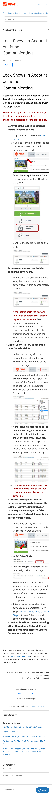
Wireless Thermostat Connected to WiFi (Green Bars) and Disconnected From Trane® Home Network (24, 752)
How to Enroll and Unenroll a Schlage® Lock (22, 727)
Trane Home (7, 13)
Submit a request (36, 706)
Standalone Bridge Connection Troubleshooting (24, 736)
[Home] (11, 6)
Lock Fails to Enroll (11, 731)
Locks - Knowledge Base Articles (36, 13)
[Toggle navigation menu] (39, 4)
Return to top (9, 715)
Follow (7, 65)
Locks (17, 13)
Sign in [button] (44, 4)
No (33, 694)
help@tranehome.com (20, 656)
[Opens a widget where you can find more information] (42, 790)
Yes (19, 694)
